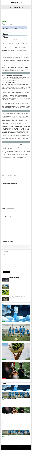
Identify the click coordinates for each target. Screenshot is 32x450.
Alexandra (4, 24)
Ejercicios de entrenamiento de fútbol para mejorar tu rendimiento (9, 398)
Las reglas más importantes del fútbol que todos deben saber (17, 296)
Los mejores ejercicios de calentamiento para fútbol (16, 283)
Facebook (13, 446)
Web (3, 267)
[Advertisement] (16, 13)
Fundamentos (4, 340)
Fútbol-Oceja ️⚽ (16, 2)
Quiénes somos (10, 446)
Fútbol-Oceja (2, 446)
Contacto (21, 446)
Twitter (18, 446)
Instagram (16, 446)
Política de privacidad (25, 446)
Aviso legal (6, 446)
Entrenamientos (16, 7)
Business (3, 321)
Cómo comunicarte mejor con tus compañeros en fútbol (8, 413)
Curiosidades (3, 414)
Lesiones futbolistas (21, 7)
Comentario (4, 254)
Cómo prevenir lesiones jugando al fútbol (14, 277)
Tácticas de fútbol (10, 7)
